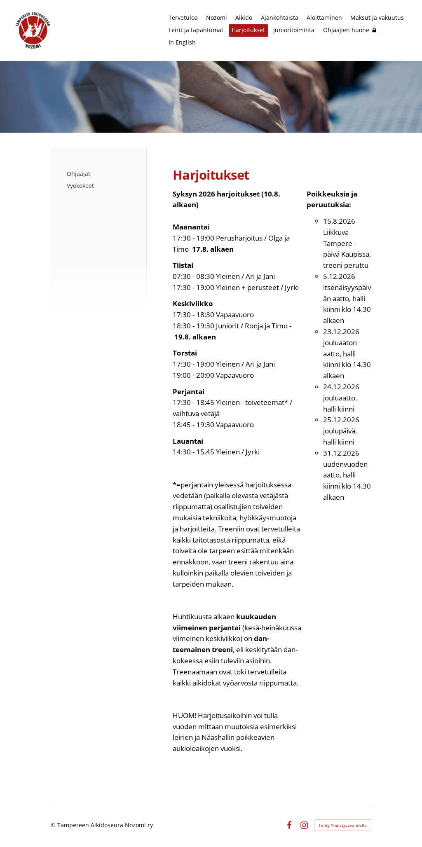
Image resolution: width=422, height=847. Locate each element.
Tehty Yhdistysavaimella (343, 825)
